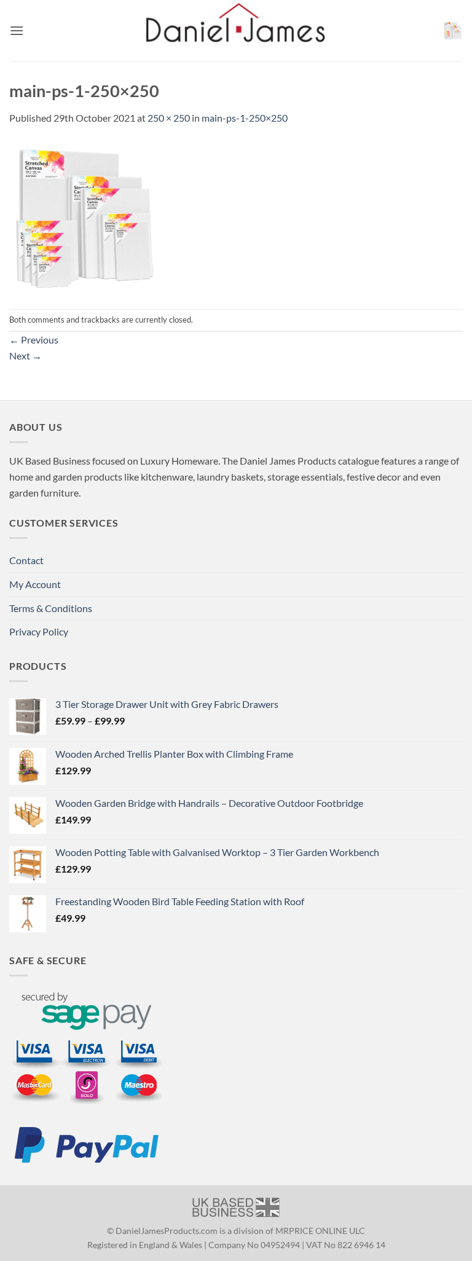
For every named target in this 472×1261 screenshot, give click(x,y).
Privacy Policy (38, 631)
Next (25, 355)
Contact (26, 560)
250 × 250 (169, 118)
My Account (35, 584)
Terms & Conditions (50, 608)
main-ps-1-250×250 (245, 118)
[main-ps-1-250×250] (86, 216)
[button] (16, 30)
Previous (33, 339)
